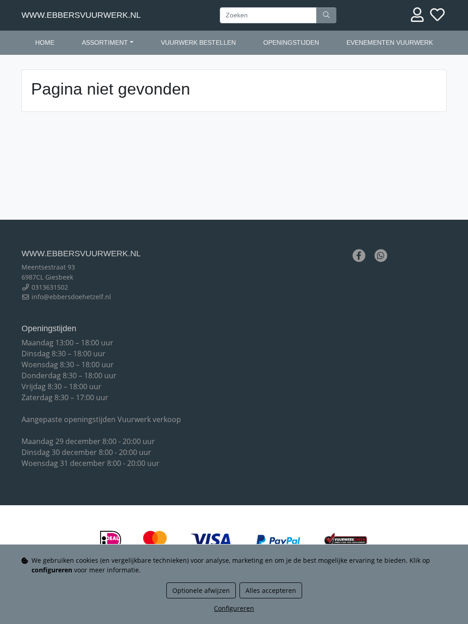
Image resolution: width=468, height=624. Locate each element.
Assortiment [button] (105, 42)
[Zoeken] (326, 15)
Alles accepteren (270, 590)
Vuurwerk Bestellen (198, 42)
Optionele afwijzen (201, 590)
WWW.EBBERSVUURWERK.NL (81, 15)
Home (44, 42)
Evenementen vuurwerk (389, 42)
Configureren (234, 608)
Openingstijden (291, 42)
